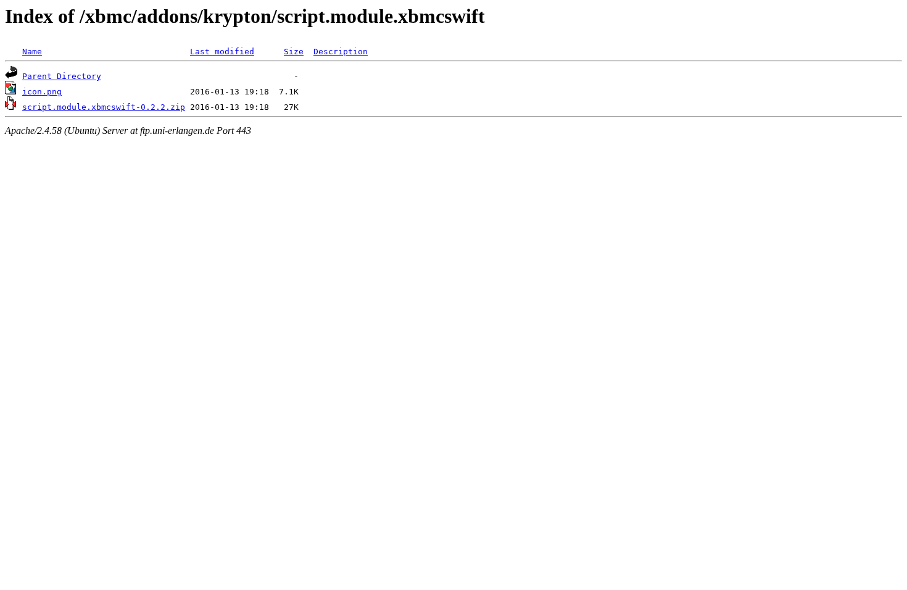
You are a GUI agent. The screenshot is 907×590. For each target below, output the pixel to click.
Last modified (222, 51)
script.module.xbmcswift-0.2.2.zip (103, 107)
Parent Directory (61, 76)
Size (294, 51)
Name (32, 51)
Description (340, 51)
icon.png (42, 91)
